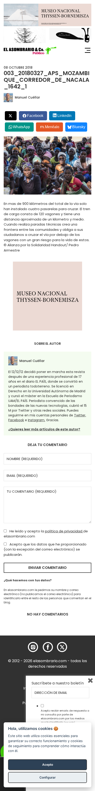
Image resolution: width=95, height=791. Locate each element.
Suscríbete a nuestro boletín (58, 683)
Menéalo (52, 127)
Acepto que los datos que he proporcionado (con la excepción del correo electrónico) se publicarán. (45, 549)
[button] (30, 50)
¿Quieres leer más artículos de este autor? (44, 429)
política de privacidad (64, 531)
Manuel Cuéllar (27, 97)
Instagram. (36, 420)
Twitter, (80, 415)
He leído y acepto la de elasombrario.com (46, 534)
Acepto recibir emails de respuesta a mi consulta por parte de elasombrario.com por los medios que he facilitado (65, 716)
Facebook (16, 420)
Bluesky (78, 127)
